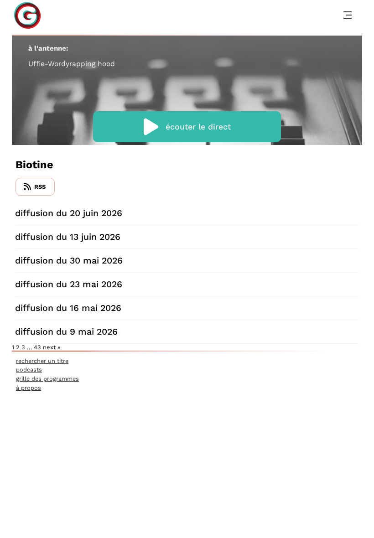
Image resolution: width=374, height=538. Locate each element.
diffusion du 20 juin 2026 (68, 213)
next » (51, 347)
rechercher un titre (42, 360)
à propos (28, 387)
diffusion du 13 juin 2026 (67, 237)
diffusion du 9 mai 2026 (66, 331)
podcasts (29, 369)
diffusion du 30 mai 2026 (69, 260)
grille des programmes (47, 378)
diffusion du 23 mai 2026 (68, 284)
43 (37, 347)
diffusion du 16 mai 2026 (68, 308)
